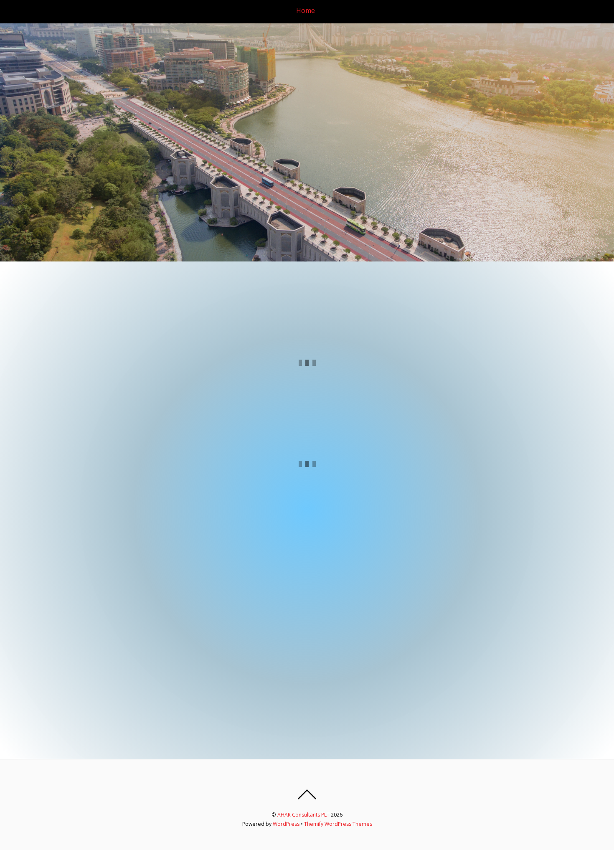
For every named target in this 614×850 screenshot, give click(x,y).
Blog (557, 10)
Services (428, 10)
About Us (339, 10)
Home (305, 10)
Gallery (529, 10)
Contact (586, 10)
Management (384, 10)
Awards (497, 10)
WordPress (286, 823)
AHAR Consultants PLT (303, 814)
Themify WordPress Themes (338, 823)
